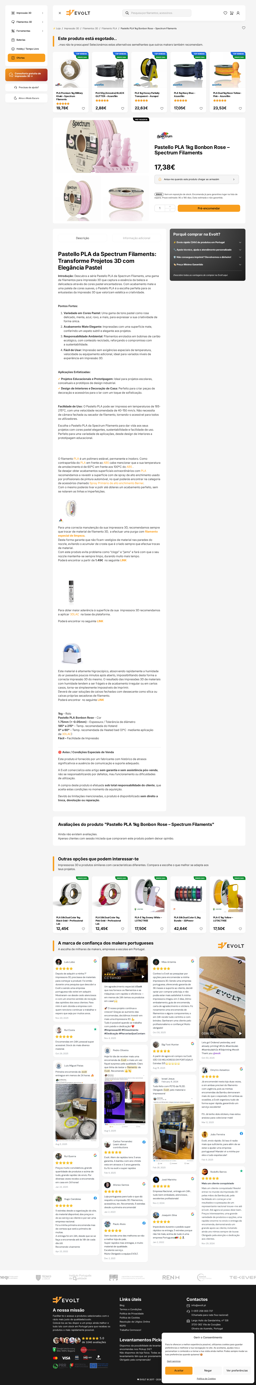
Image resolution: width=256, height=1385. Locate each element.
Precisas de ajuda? (29, 87)
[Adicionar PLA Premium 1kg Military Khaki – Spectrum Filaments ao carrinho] (83, 82)
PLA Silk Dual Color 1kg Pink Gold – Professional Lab (108, 920)
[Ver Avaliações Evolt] (149, 1110)
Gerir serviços (174, 1361)
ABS (106, 462)
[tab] (82, 238)
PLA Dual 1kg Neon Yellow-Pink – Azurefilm (227, 95)
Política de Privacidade (132, 1313)
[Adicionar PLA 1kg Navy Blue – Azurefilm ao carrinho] (201, 82)
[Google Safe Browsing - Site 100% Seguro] (64, 1349)
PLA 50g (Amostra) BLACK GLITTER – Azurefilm (110, 95)
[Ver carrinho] (232, 13)
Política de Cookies (206, 1378)
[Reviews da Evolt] (82, 1340)
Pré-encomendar (209, 208)
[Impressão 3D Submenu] (43, 13)
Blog (122, 1305)
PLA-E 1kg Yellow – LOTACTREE (223, 919)
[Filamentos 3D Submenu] (43, 22)
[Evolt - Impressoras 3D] (78, 13)
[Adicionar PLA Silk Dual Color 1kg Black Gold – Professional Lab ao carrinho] (83, 907)
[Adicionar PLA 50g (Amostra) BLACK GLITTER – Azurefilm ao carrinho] (122, 82)
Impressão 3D (24, 12)
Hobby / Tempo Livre (28, 48)
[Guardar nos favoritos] (243, 28)
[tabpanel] (109, 526)
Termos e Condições (131, 1309)
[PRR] (80, 1365)
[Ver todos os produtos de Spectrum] (164, 135)
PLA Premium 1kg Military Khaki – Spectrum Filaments (69, 96)
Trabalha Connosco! (130, 1329)
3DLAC (75, 614)
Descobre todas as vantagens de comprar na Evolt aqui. (200, 275)
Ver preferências (237, 1370)
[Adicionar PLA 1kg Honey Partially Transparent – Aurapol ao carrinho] (162, 82)
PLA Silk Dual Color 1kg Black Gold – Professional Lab (69, 920)
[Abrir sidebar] (60, 13)
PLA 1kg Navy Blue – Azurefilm (184, 95)
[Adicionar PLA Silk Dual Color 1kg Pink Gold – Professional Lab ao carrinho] (122, 907)
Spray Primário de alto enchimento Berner (116, 483)
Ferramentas (23, 30)
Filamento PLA (109, 28)
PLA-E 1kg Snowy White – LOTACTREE (148, 919)
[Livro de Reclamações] (88, 1349)
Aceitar (179, 1370)
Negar (208, 1370)
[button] (102, 146)
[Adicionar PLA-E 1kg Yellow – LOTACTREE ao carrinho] (240, 907)
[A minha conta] (238, 13)
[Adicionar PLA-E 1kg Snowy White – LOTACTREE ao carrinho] (162, 907)
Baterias (21, 39)
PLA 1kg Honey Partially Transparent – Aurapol (147, 95)
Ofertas (21, 57)
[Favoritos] (225, 13)
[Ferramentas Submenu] (43, 31)
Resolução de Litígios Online (135, 1321)
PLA (76, 458)
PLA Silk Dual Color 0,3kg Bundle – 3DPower (187, 919)
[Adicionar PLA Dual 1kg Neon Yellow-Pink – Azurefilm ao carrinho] (240, 82)
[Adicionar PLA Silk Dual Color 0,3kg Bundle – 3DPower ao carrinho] (201, 907)
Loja (58, 28)
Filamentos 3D (24, 21)
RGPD (123, 1325)
